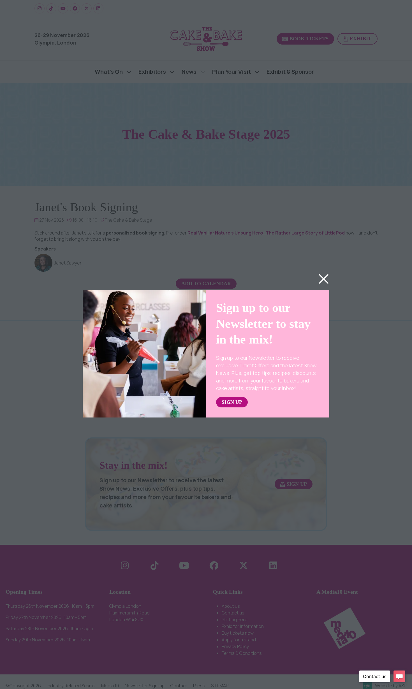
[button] (323, 279)
